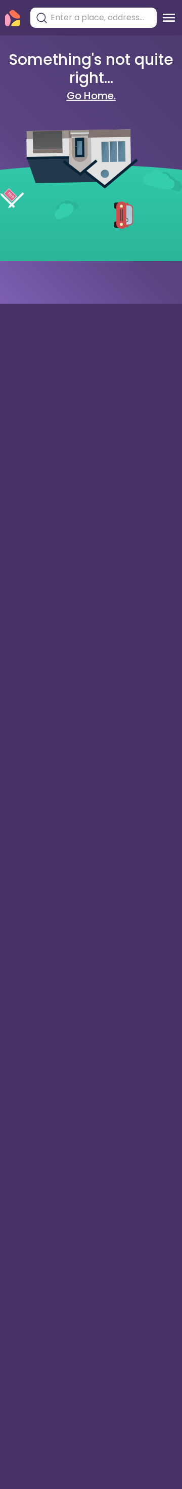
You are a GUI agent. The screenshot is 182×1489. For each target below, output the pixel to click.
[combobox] (101, 18)
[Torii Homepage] (12, 18)
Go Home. (91, 96)
